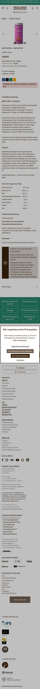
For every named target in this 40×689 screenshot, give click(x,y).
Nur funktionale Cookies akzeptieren (20, 351)
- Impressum (20, 360)
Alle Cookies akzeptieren (20, 356)
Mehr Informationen (20, 340)
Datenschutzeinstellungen (20, 346)
